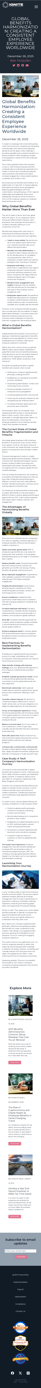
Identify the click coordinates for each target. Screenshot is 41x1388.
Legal (15, 1382)
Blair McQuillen (20, 60)
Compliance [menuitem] (20, 1304)
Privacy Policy (23, 1382)
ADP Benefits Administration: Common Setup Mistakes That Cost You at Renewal (18, 1034)
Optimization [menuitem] (20, 1297)
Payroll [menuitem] (20, 1289)
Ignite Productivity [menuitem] (20, 1275)
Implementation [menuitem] (20, 1282)
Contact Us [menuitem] (20, 1311)
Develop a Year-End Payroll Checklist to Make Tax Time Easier (20, 1191)
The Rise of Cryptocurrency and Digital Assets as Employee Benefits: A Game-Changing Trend (19, 1114)
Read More (15, 1062)
